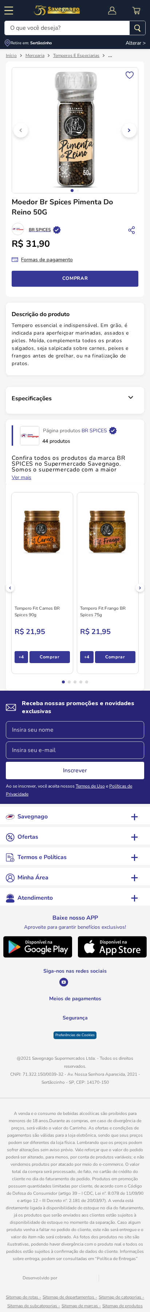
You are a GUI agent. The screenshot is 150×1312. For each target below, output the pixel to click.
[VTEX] (113, 1300)
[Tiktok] (106, 982)
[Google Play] (37, 956)
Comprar (75, 278)
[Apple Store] (112, 956)
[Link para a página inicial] (11, 55)
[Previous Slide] (10, 588)
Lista (130, 74)
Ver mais (21, 478)
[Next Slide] (140, 588)
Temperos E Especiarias (76, 55)
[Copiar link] (131, 230)
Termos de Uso (90, 786)
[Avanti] (78, 1299)
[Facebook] (91, 982)
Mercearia (34, 55)
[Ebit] (56, 1040)
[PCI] (75, 1035)
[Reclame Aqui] (93, 1040)
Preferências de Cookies (75, 1056)
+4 (21, 657)
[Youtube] (44, 982)
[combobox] (75, 28)
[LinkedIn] (75, 982)
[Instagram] (59, 982)
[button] (63, 681)
